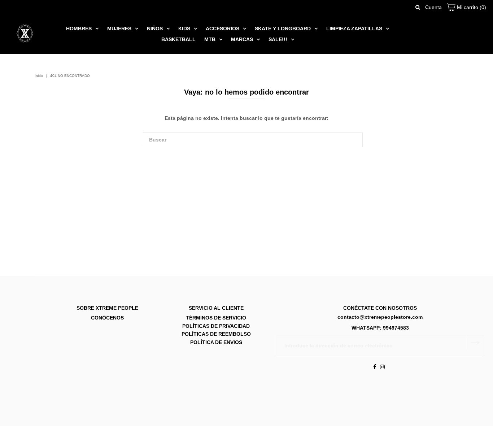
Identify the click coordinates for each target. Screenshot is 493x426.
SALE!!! (278, 39)
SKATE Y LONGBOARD (283, 28)
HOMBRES (79, 28)
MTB (209, 39)
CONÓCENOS (107, 318)
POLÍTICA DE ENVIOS (216, 342)
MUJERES (119, 28)
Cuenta (433, 7)
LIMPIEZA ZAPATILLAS (354, 28)
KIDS (184, 28)
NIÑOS (155, 28)
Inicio (39, 76)
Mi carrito (470, 7)
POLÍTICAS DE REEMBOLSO (216, 334)
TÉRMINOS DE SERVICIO (216, 318)
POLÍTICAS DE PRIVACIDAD (216, 326)
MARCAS (242, 39)
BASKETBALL (178, 39)
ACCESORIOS (222, 28)
